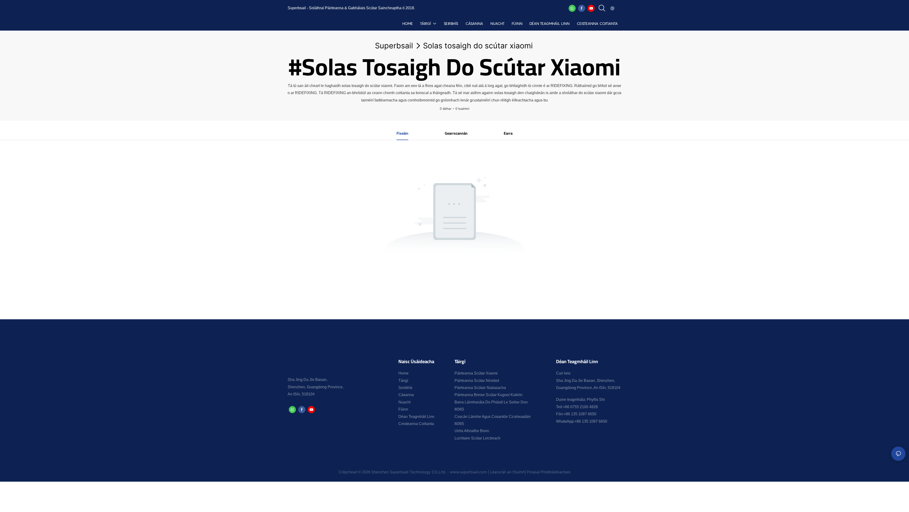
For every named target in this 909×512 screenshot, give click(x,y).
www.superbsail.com (468, 472)
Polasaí (533, 472)
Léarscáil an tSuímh (507, 472)
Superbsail (394, 45)
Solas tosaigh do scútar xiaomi (478, 45)
